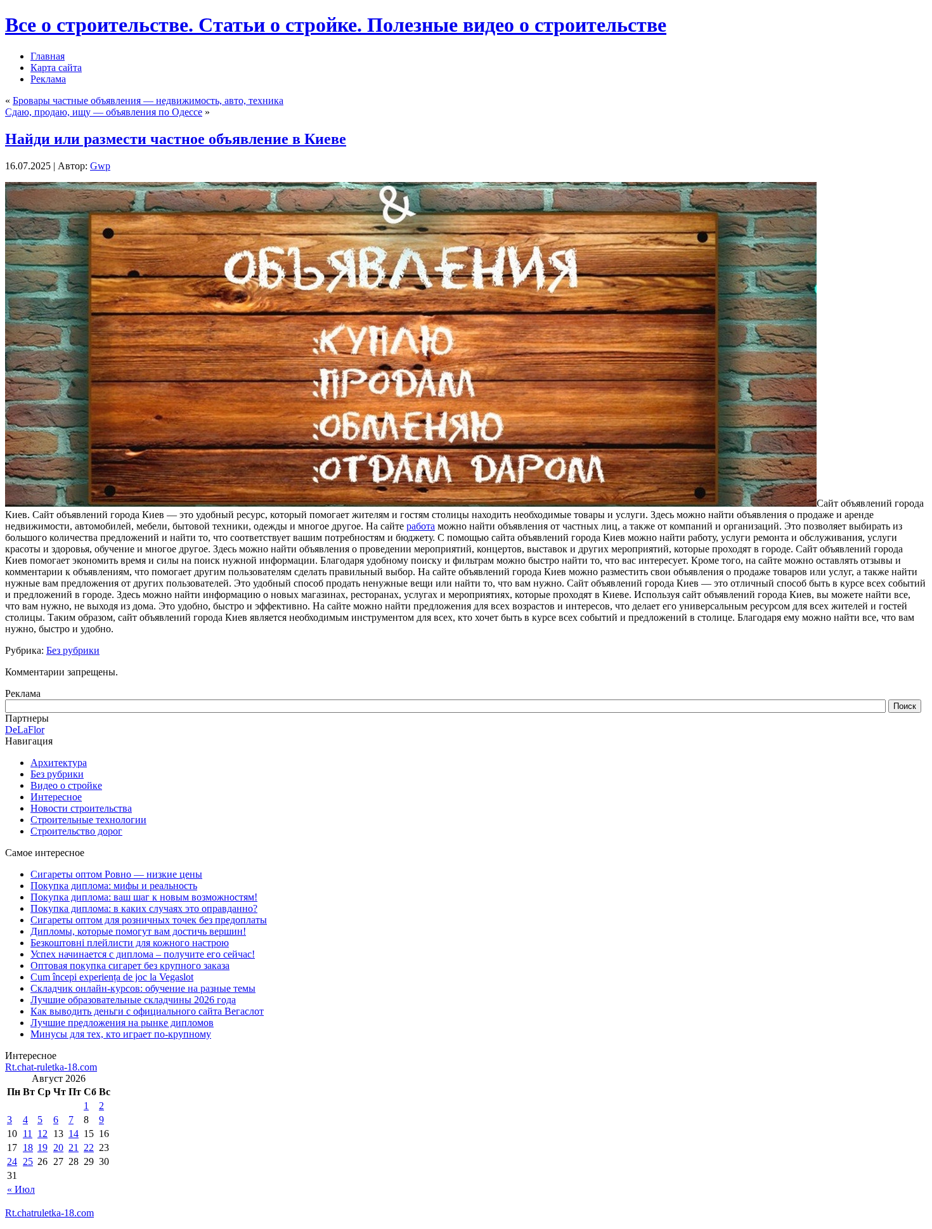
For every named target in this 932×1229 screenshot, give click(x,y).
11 (27, 1133)
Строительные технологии (88, 819)
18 (28, 1147)
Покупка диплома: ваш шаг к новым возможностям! (143, 897)
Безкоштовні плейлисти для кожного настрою (129, 942)
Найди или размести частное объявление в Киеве (175, 139)
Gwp (100, 165)
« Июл (21, 1189)
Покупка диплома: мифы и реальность (113, 885)
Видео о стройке (66, 785)
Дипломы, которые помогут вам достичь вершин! (138, 931)
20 (58, 1147)
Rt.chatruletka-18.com (49, 1212)
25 (28, 1161)
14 (73, 1133)
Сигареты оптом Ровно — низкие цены (116, 874)
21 (73, 1147)
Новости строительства (81, 808)
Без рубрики (73, 650)
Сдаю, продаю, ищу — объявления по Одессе (103, 112)
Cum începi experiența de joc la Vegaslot (111, 977)
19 (42, 1147)
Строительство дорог (76, 831)
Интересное (56, 796)
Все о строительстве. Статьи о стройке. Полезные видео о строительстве (335, 24)
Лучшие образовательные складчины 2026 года (133, 999)
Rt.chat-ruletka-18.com (51, 1067)
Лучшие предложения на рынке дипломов (122, 1022)
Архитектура (58, 762)
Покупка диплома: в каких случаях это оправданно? (143, 908)
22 (89, 1147)
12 (42, 1133)
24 (12, 1161)
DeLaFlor (24, 729)
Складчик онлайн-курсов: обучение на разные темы (143, 988)
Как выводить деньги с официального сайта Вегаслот (147, 1011)
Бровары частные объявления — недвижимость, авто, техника (148, 100)
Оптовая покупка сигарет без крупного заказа (130, 965)
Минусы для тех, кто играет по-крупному (120, 1034)
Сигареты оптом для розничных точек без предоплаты (148, 919)
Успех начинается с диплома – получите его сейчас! (142, 954)
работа (420, 526)
